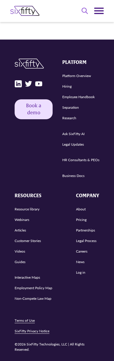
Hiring (67, 86)
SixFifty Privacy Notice (32, 330)
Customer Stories (28, 240)
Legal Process (86, 240)
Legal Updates (73, 144)
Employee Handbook (78, 96)
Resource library (27, 209)
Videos (20, 251)
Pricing (81, 219)
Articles (20, 230)
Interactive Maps (27, 277)
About (81, 209)
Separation (70, 107)
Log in (80, 272)
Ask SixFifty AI (73, 133)
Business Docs (73, 175)
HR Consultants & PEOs (80, 159)
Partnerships (85, 230)
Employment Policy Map (33, 287)
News (80, 261)
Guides (20, 261)
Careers (81, 251)
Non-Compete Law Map (33, 298)
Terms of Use (25, 320)
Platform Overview (76, 75)
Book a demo (33, 109)
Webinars (22, 219)
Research (69, 117)
